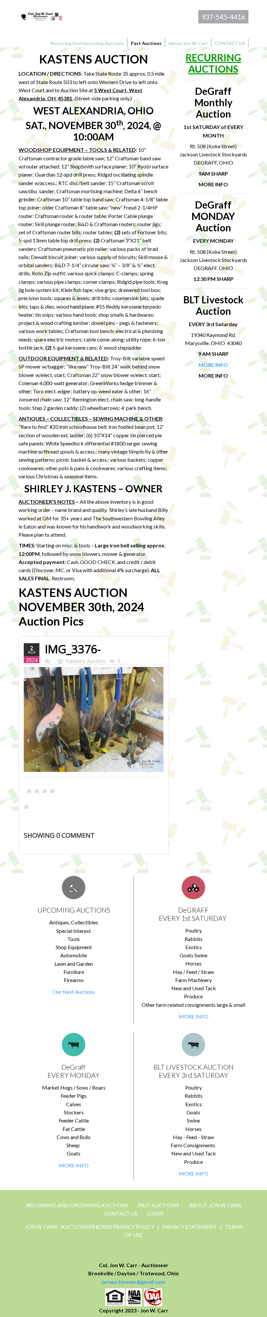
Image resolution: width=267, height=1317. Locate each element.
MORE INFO (193, 1016)
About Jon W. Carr (215, 1205)
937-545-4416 (223, 17)
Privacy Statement (189, 1226)
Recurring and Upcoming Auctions (77, 1205)
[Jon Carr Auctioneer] (41, 16)
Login (155, 1213)
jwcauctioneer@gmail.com (133, 1282)
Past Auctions (158, 1205)
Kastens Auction (85, 661)
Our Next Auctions (74, 992)
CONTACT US (120, 1213)
